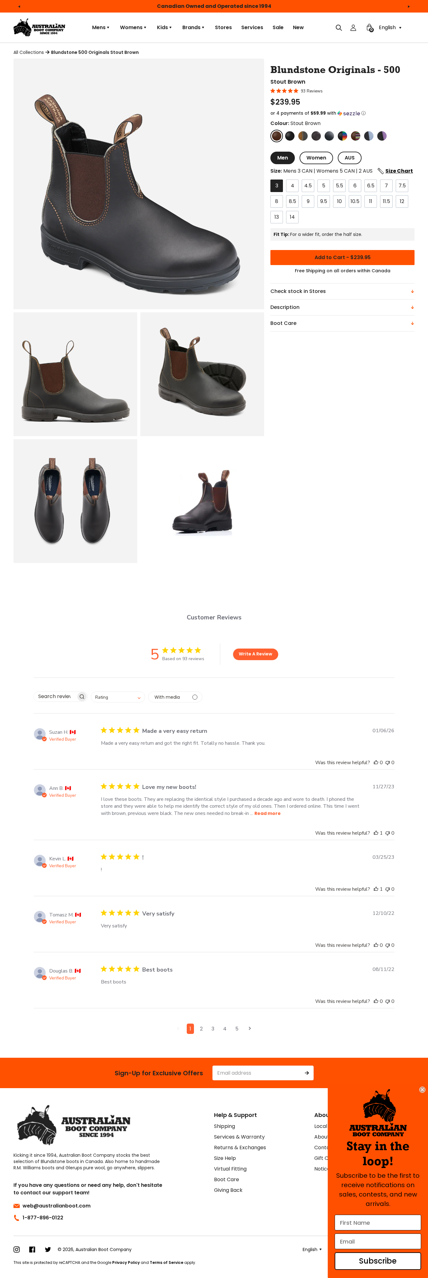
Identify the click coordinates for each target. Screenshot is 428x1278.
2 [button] (201, 1028)
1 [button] (190, 1028)
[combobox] (118, 696)
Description (285, 307)
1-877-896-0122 (43, 1217)
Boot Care (283, 323)
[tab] (282, 158)
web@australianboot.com (57, 1205)
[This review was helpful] (376, 762)
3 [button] (212, 1028)
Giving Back (228, 1190)
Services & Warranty (239, 1136)
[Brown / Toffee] (303, 136)
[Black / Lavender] (382, 136)
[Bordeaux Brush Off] (316, 136)
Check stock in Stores (298, 291)
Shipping (224, 1126)
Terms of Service (166, 1262)
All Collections (28, 52)
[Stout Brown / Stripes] (355, 136)
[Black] (290, 136)
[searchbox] (55, 697)
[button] (342, 113)
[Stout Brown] (276, 136)
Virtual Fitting (230, 1168)
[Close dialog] (422, 1090)
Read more (267, 813)
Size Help (225, 1158)
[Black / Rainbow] (342, 136)
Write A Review (255, 654)
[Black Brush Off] (329, 136)
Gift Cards (326, 1158)
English (388, 27)
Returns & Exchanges (240, 1147)
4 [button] (225, 1028)
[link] (378, 1112)
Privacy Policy (126, 1262)
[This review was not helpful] (387, 762)
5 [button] (236, 1028)
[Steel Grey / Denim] (369, 136)
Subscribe (378, 1261)
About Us (325, 1136)
